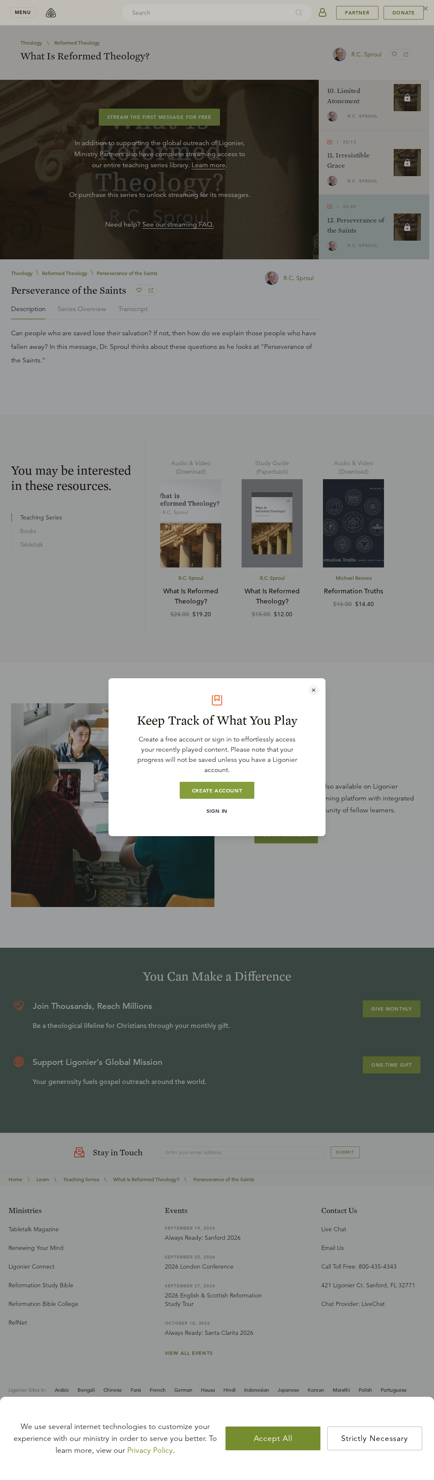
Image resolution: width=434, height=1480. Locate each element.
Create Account (217, 790)
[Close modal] (314, 690)
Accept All (273, 1438)
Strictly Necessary (374, 1438)
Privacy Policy (150, 1450)
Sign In (217, 810)
